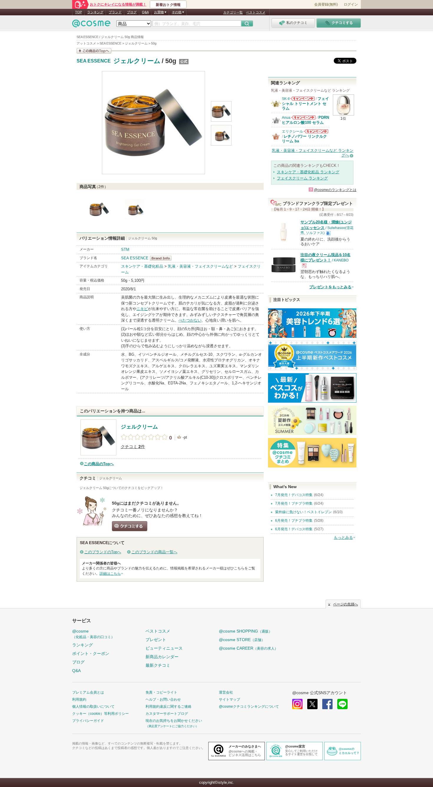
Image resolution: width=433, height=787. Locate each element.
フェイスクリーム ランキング (302, 178)
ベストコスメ (255, 12)
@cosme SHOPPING (245, 631)
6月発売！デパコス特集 (294, 529)
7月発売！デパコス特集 (294, 495)
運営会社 (226, 692)
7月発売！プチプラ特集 (294, 503)
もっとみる (343, 537)
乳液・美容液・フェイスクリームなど (200, 266)
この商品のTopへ (99, 464)
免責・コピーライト (161, 692)
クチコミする (129, 526)
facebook (327, 704)
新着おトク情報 (168, 5)
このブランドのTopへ (102, 552)
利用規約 (79, 699)
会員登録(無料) (326, 4)
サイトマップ (229, 699)
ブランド (115, 12)
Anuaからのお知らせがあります (303, 117)
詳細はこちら (110, 574)
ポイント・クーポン (90, 653)
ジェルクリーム (137, 61)
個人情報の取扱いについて (93, 706)
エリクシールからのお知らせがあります (316, 131)
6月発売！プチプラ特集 (294, 520)
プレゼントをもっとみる (330, 287)
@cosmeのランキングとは (335, 190)
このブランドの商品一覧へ (154, 552)
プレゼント (156, 639)
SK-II (286, 99)
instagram (297, 704)
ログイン (351, 4)
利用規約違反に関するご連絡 (168, 706)
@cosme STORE (242, 639)
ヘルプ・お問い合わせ (163, 699)
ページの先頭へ (345, 604)
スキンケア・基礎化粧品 (142, 266)
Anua (286, 118)
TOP (78, 12)
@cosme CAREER (248, 648)
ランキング (95, 12)
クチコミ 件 (133, 446)
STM (125, 249)
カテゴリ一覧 (233, 12)
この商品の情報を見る (94, 51)
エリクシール (292, 131)
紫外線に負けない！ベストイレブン (303, 512)
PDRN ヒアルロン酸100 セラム (305, 119)
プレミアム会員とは (88, 692)
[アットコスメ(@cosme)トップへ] (91, 25)
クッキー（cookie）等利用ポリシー (100, 714)
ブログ (132, 12)
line (342, 704)
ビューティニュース (164, 648)
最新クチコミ (158, 665)
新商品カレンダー (162, 656)
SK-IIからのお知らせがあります (302, 99)
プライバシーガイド (88, 721)
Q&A (145, 12)
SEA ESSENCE (94, 61)
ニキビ (142, 309)
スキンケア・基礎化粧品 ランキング (308, 172)
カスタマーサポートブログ (167, 714)
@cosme (93, 634)
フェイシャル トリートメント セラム (305, 103)
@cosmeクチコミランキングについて (249, 706)
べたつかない (190, 320)
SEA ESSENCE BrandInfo (162, 258)
